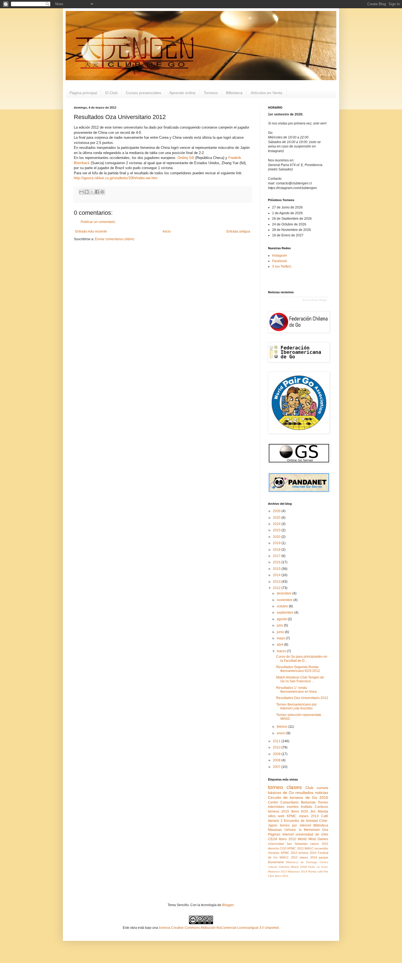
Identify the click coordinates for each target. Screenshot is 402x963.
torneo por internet (295, 825)
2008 (277, 760)
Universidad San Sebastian (288, 843)
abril (280, 644)
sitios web (276, 816)
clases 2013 (309, 816)
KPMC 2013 (295, 848)
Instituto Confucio (314, 807)
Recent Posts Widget (314, 300)
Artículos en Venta (266, 93)
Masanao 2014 (297, 871)
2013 (277, 582)
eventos (293, 807)
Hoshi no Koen (318, 866)
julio (280, 625)
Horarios (273, 852)
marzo (282, 651)
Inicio (167, 231)
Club (309, 787)
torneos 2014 (307, 852)
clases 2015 (319, 843)
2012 (277, 588)
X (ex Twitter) (281, 266)
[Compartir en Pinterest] (102, 192)
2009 (277, 754)
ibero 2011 (282, 875)
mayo (281, 638)
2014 (277, 575)
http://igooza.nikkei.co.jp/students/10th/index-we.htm (116, 178)
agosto (282, 619)
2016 (277, 562)
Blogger (228, 905)
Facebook (279, 261)
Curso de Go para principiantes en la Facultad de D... (301, 658)
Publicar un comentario (98, 222)
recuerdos (321, 848)
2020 (277, 537)
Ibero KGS (299, 811)
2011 (277, 741)
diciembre (284, 593)
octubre (283, 606)
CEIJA (272, 839)
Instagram (279, 255)
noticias (321, 792)
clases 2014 (308, 857)
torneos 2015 (278, 811)
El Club (111, 93)
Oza (325, 830)
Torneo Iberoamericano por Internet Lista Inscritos (296, 706)
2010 (277, 747)
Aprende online (182, 93)
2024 (277, 524)
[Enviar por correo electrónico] (81, 192)
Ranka (312, 871)
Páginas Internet (281, 834)
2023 (277, 530)
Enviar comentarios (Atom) (114, 239)
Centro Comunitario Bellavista (292, 802)
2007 (277, 767)
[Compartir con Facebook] (97, 192)
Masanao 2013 (277, 871)
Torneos (211, 93)
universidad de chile (312, 834)
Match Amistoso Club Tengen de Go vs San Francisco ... (300, 679)
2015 (277, 569)
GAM (303, 866)
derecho (273, 848)
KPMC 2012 (289, 852)
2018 (277, 550)
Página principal (83, 93)
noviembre (285, 600)
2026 (277, 511)
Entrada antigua (238, 231)
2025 (277, 518)
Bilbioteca (234, 93)
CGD (283, 848)
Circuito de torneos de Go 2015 (298, 797)
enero (281, 733)
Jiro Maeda (319, 811)
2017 (277, 556)
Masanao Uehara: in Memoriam (294, 830)
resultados (304, 792)
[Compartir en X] (92, 192)
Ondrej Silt (185, 158)
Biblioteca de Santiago (301, 862)
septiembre (285, 612)
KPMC (291, 816)
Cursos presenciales (143, 93)
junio (281, 632)
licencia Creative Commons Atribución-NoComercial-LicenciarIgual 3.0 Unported (219, 928)
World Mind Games (313, 839)
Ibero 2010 (287, 839)
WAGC (309, 848)
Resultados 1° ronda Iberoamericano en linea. (296, 690)
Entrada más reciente (91, 231)
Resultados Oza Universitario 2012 (302, 698)
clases (294, 787)
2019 (277, 543)
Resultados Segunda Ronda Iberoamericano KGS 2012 (298, 669)
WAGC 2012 (288, 857)
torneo (275, 787)
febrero (282, 727)
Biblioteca (320, 825)
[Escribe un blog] (86, 192)
